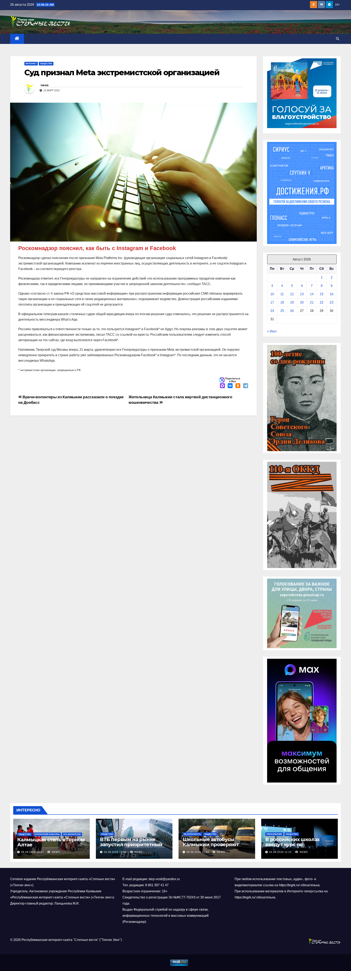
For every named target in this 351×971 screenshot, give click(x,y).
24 (272, 310)
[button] (337, 38)
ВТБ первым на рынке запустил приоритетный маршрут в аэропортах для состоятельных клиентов (134, 847)
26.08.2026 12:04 (115, 852)
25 (282, 310)
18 (282, 302)
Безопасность (192, 834)
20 (302, 302)
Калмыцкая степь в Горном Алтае (51, 842)
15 (321, 294)
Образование (274, 834)
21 (312, 302)
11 (282, 294)
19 (292, 302)
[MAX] (222, 386)
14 (312, 294)
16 (331, 294)
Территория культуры (47, 834)
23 (331, 302)
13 (302, 294)
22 (321, 302)
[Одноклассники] (238, 386)
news (44, 85)
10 (272, 294)
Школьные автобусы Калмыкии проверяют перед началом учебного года (214, 847)
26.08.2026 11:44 (197, 852)
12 (292, 294)
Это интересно (72, 834)
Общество (46, 63)
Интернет (31, 63)
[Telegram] (246, 386)
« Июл (271, 331)
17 (272, 302)
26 (292, 310)
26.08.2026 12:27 (32, 852)
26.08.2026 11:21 (280, 852)
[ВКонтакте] (230, 386)
